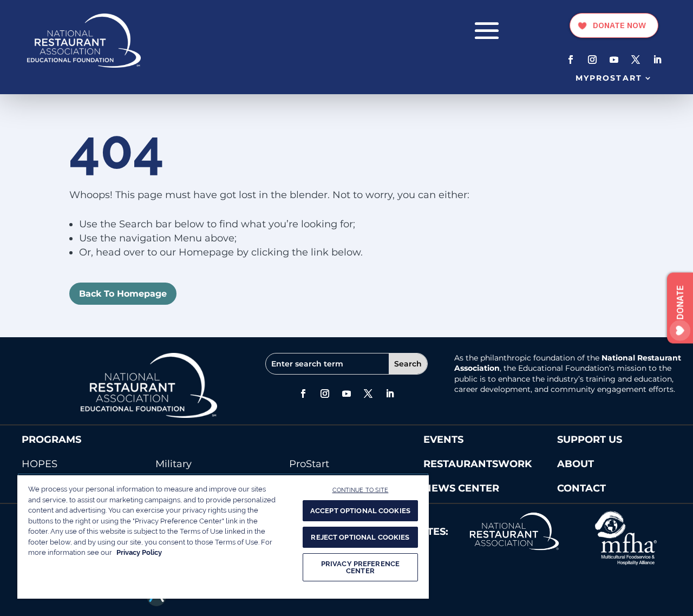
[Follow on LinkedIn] (657, 59)
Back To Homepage (123, 294)
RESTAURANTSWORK (477, 464)
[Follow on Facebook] (570, 59)
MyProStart (609, 78)
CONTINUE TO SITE (360, 490)
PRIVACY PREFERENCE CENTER (360, 567)
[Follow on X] (635, 59)
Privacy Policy (139, 552)
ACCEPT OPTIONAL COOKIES (360, 511)
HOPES (39, 464)
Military (173, 464)
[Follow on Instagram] (592, 59)
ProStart (309, 464)
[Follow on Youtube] (614, 59)
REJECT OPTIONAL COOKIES (360, 537)
